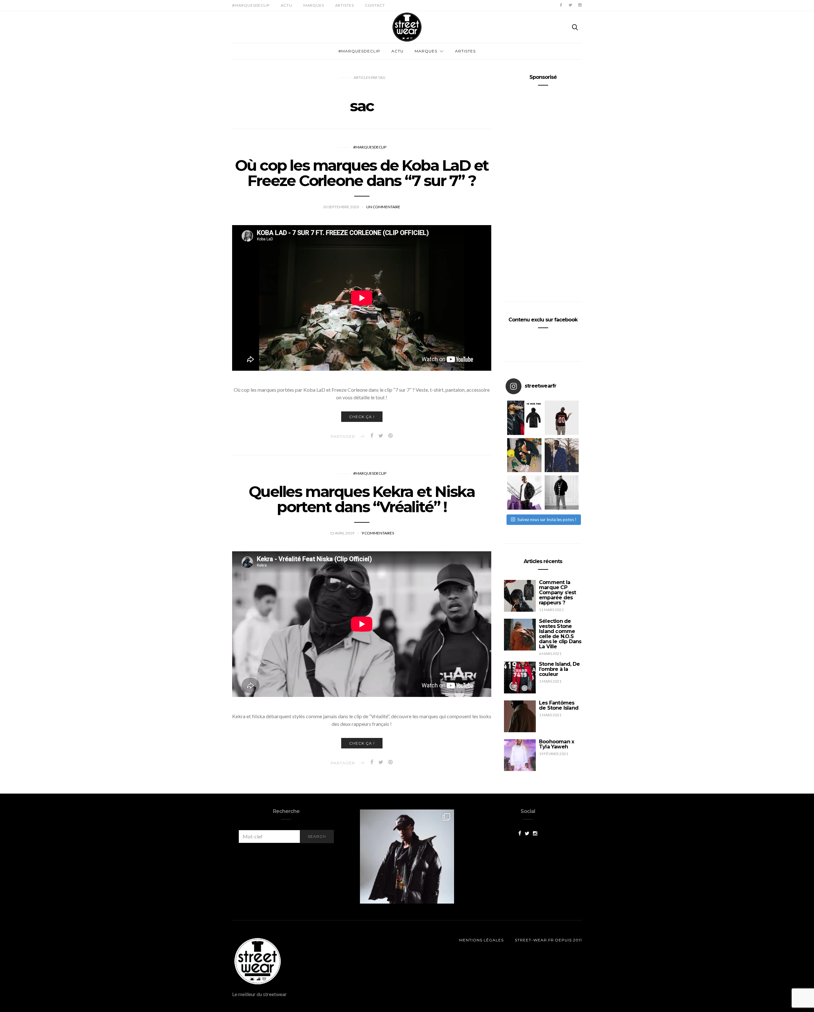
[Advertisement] (543, 191)
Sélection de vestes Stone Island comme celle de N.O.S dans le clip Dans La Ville (560, 634)
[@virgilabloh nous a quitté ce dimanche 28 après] (562, 418)
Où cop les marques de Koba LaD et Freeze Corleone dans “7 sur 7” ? (361, 173)
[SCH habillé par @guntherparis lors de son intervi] (562, 492)
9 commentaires (378, 533)
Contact (375, 5)
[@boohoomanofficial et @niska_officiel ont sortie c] (524, 492)
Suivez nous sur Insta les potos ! (546, 519)
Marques (313, 5)
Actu (286, 5)
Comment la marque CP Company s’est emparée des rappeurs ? (557, 592)
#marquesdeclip (251, 5)
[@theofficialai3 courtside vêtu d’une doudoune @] (524, 418)
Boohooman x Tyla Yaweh (556, 744)
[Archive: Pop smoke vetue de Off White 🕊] (562, 455)
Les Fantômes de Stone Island (558, 705)
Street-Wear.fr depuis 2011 (548, 940)
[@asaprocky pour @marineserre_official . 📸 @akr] (407, 856)
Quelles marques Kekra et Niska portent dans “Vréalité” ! (361, 499)
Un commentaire (383, 206)
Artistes (344, 5)
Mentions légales (481, 940)
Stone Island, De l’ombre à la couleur (559, 669)
